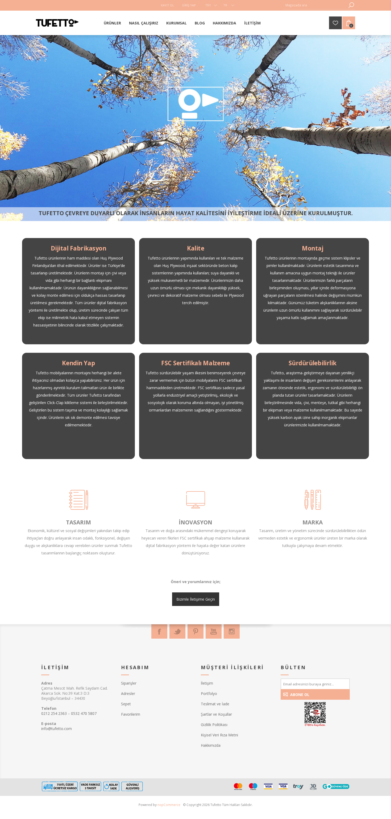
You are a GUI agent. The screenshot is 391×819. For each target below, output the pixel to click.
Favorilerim (130, 714)
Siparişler (128, 683)
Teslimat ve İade (215, 703)
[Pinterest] (195, 631)
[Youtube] (214, 631)
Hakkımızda (211, 745)
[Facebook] (159, 631)
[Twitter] (177, 631)
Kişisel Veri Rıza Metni (219, 734)
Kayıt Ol (167, 5)
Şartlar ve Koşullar (216, 714)
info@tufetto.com (56, 728)
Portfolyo (209, 693)
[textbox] (315, 5)
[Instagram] (232, 631)
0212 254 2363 (54, 713)
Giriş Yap (189, 5)
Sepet (126, 703)
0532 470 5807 (84, 713)
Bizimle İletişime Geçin (195, 599)
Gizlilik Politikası (214, 724)
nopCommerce (168, 805)
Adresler (128, 693)
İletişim (207, 683)
